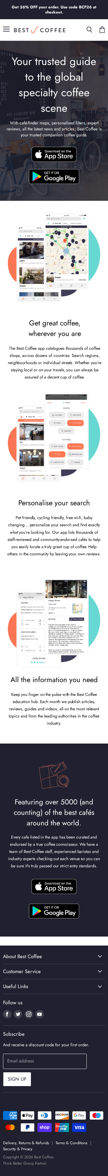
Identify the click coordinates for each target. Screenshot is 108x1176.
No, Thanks (28, 615)
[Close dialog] (102, 556)
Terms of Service (34, 620)
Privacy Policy (21, 608)
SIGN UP (28, 583)
